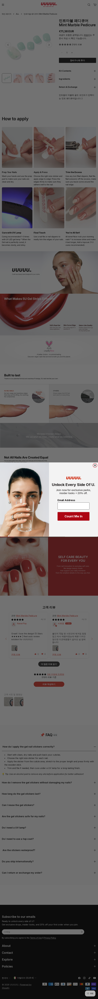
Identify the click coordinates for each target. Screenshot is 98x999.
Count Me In (74, 516)
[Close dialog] (95, 465)
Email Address (66, 500)
